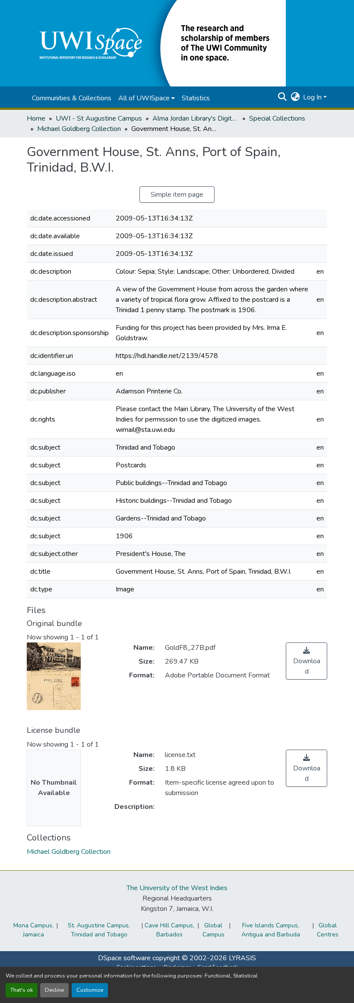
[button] (156, 43)
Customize (89, 990)
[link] (306, 661)
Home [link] (36, 118)
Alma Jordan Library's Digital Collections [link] (195, 118)
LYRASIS (242, 958)
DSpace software (124, 958)
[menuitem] (146, 98)
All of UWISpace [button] (144, 98)
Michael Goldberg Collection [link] (79, 129)
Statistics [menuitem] (196, 98)
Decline (54, 990)
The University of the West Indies (177, 888)
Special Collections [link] (277, 118)
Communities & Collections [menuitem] (71, 98)
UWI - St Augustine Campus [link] (99, 118)
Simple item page (177, 194)
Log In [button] (313, 97)
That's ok (21, 990)
